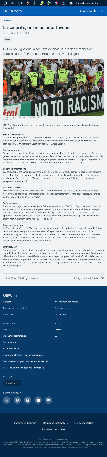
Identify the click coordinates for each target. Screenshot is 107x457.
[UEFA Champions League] (5, 2)
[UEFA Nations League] (49, 2)
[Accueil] (11, 295)
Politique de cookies (83, 422)
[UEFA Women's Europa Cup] (42, 2)
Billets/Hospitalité (11, 348)
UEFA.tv (6, 329)
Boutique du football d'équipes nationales (23, 354)
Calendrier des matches (14, 335)
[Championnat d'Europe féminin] (64, 2)
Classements (9, 342)
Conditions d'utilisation (25, 422)
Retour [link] (8, 20)
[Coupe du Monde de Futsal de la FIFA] (71, 2)
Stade (7, 40)
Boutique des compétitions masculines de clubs (26, 361)
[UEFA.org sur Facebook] (17, 403)
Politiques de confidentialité (55, 422)
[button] (101, 10)
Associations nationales (66, 301)
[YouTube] (48, 403)
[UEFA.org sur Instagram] (27, 403)
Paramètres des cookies (53, 429)
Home (12, 11)
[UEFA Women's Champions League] (20, 2)
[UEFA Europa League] (27, 2)
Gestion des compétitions (15, 308)
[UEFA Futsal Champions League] (12, 2)
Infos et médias (62, 314)
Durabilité (8, 314)
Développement (62, 308)
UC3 (57, 335)
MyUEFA (58, 329)
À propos (7, 301)
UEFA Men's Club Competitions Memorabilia (23, 367)
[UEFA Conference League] (34, 2)
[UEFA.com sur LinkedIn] (38, 403)
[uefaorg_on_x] (6, 403)
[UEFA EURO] (56, 2)
